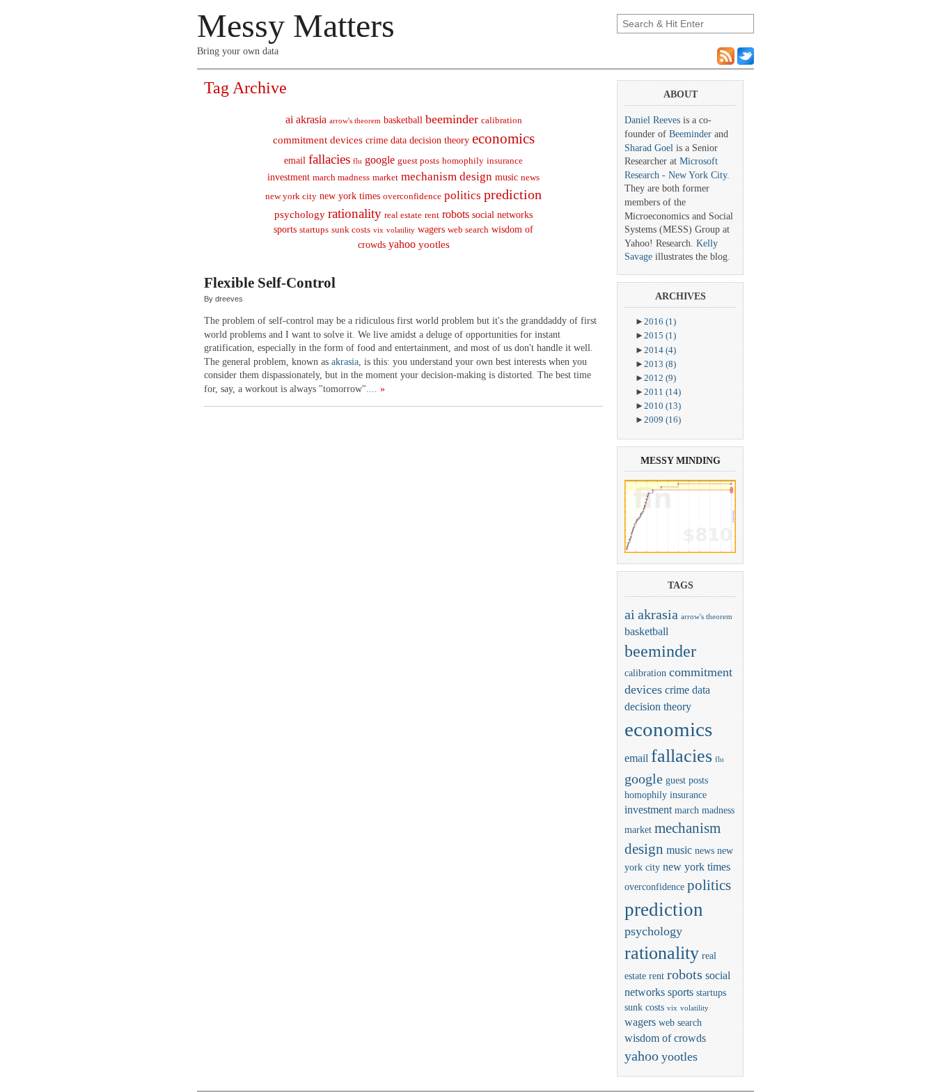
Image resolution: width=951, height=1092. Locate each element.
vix (378, 230)
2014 (660, 350)
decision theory (439, 140)
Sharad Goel (648, 148)
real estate (403, 215)
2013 (660, 364)
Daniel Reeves (652, 120)
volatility (400, 230)
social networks (502, 215)
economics (503, 138)
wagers (431, 229)
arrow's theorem (355, 121)
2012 (660, 378)
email (295, 160)
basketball (403, 120)
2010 (662, 405)
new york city (291, 196)
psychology (299, 214)
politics (462, 195)
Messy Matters (296, 25)
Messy (656, 460)
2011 (662, 392)
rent (432, 215)
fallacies (329, 159)
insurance (505, 161)
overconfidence (412, 196)
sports (285, 229)
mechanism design (446, 176)
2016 (660, 321)
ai (289, 119)
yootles (434, 244)
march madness (341, 177)
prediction (513, 194)
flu (357, 161)
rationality (355, 213)
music (506, 177)
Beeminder (690, 134)
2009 (662, 419)
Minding (698, 460)
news (530, 177)
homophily (463, 161)
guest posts (418, 161)
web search (468, 230)
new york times (350, 196)
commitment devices (318, 140)
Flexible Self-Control (270, 282)
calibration (501, 120)
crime (377, 140)
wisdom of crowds (665, 1038)
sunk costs (350, 230)
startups (314, 230)
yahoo (402, 244)
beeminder (451, 119)
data (399, 140)
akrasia (311, 119)
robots (455, 214)
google (380, 160)
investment (288, 177)
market (385, 177)
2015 (660, 335)
